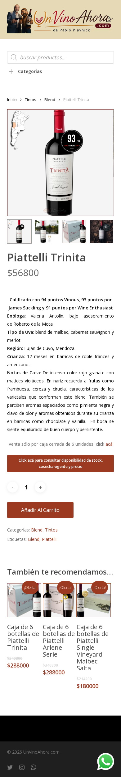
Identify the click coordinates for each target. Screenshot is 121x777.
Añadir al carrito (40, 510)
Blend (49, 99)
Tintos (30, 99)
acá (109, 444)
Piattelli (49, 539)
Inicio (12, 99)
